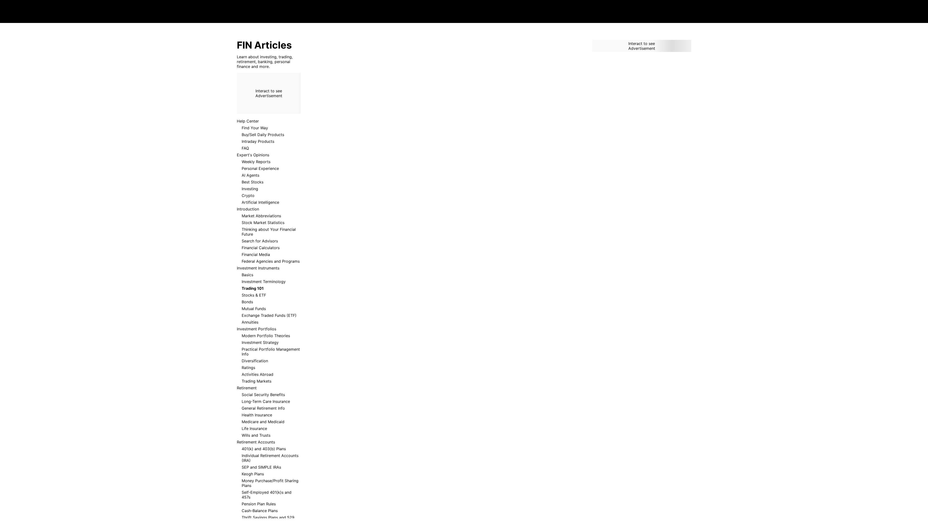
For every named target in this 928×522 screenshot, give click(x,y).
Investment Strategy (260, 342)
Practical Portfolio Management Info (271, 351)
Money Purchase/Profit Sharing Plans (270, 483)
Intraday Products (258, 141)
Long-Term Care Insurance (266, 401)
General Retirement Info (263, 408)
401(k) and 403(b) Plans (264, 448)
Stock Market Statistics (263, 222)
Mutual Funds (254, 308)
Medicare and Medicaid (263, 421)
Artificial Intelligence (260, 202)
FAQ (245, 148)
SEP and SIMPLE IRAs (261, 467)
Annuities (250, 322)
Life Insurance (254, 428)
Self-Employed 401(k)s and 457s (266, 495)
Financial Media (256, 254)
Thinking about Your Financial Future (269, 232)
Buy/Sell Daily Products (263, 134)
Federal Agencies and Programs (271, 261)
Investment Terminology (264, 281)
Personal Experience (260, 168)
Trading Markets (256, 381)
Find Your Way (255, 127)
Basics (247, 274)
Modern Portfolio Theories (266, 335)
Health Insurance (257, 415)
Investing (250, 188)
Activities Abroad (257, 374)
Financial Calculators (261, 247)
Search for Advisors (260, 241)
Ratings (248, 367)
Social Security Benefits (263, 394)
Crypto (248, 195)
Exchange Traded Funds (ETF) (269, 315)
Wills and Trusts (256, 435)
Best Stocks (252, 182)
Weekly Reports (256, 161)
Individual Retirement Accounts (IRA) (270, 458)
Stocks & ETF (254, 295)
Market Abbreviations (261, 215)
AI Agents (250, 175)
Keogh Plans (253, 473)
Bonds (247, 301)
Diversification (255, 360)
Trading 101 (253, 288)
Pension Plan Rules (259, 503)
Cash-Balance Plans (260, 510)
